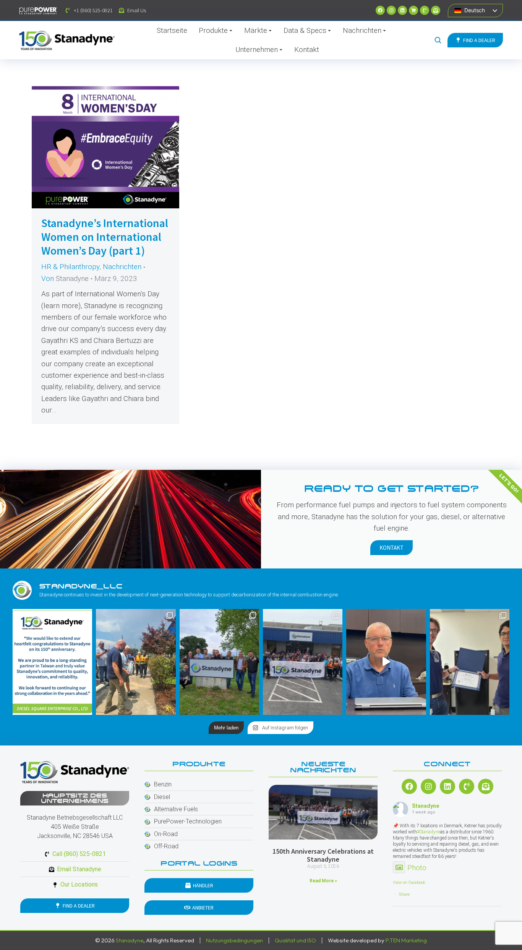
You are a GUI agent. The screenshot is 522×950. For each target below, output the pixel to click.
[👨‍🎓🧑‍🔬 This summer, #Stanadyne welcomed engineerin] (469, 662)
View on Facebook (409, 882)
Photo (416, 867)
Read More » (323, 880)
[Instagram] (391, 10)
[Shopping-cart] (413, 10)
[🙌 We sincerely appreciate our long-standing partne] (52, 662)
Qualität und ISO (295, 940)
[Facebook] (380, 10)
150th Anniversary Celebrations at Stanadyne (323, 855)
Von (65, 278)
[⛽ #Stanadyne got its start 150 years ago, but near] (386, 662)
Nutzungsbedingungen (234, 940)
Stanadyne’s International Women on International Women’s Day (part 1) (104, 237)
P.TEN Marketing (406, 940)
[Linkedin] (402, 10)
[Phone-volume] (424, 10)
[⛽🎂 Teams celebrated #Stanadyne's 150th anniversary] (302, 662)
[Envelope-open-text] (435, 10)
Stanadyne (425, 806)
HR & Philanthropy (70, 266)
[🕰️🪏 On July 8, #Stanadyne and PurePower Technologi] (135, 662)
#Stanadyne (428, 832)
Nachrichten (122, 266)
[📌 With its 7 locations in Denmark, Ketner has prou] (219, 662)
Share (404, 894)
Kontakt (391, 547)
